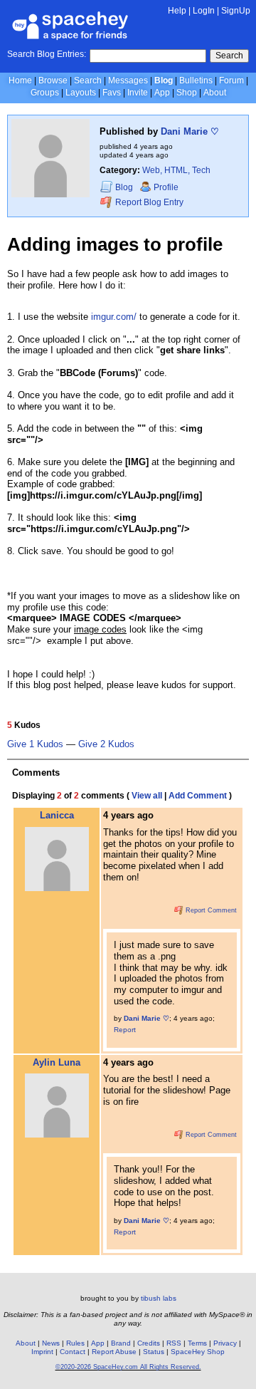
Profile (166, 187)
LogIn (204, 11)
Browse (53, 80)
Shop (186, 93)
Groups (45, 93)
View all (147, 796)
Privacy (225, 1343)
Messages (128, 80)
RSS (173, 1343)
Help (177, 11)
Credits (148, 1343)
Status (153, 1352)
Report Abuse (114, 1352)
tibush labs (158, 1298)
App (162, 93)
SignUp (235, 11)
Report (125, 1030)
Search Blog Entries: (46, 54)
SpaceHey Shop (198, 1352)
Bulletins (196, 80)
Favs (111, 93)
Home (20, 80)
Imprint (42, 1352)
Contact (72, 1352)
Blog (163, 80)
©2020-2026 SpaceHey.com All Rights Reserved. (128, 1366)
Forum (231, 80)
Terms (197, 1343)
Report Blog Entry (148, 203)
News (51, 1343)
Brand (121, 1343)
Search (229, 56)
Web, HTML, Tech (176, 170)
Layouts (80, 93)
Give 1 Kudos (35, 744)
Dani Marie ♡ (190, 131)
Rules (75, 1343)
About (214, 93)
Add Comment (198, 796)
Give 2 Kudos (106, 744)
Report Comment (210, 910)
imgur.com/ (114, 316)
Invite (137, 93)
